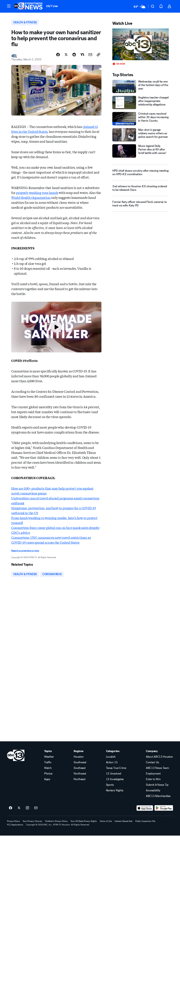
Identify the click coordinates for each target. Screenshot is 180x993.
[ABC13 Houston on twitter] (18, 808)
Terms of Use (106, 821)
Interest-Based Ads (124, 821)
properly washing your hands (37, 192)
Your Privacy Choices (32, 821)
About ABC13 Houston (159, 756)
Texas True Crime (116, 768)
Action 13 (112, 762)
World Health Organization (31, 197)
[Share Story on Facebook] (58, 55)
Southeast (79, 768)
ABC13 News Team (157, 768)
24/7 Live (52, 6)
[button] (8, 5)
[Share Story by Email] (90, 55)
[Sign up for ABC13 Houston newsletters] (35, 808)
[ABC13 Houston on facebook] (10, 808)
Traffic (48, 762)
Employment (153, 773)
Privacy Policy (13, 821)
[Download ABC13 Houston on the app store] (144, 808)
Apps (47, 779)
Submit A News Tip (157, 784)
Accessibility (153, 790)
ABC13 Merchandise (158, 796)
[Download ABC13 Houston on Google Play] (164, 808)
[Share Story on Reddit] (74, 55)
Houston (79, 756)
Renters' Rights (114, 790)
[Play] (140, 44)
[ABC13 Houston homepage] (28, 6)
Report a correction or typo (25, 550)
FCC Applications (15, 825)
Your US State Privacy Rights (83, 821)
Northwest (80, 773)
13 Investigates (115, 779)
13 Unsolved (113, 773)
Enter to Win (153, 779)
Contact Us (152, 762)
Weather (49, 756)
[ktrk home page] (15, 755)
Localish (110, 756)
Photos (48, 773)
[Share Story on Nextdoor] (82, 55)
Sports (110, 784)
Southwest (80, 762)
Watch (48, 768)
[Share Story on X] (66, 55)
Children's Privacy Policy (56, 821)
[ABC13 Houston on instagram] (27, 808)
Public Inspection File (145, 821)
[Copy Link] (98, 55)
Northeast (79, 779)
